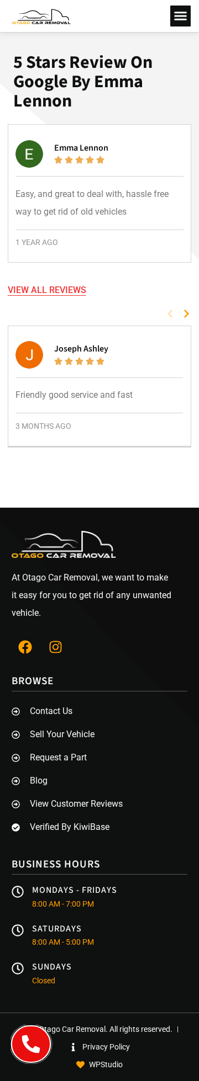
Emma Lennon (81, 148)
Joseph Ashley (81, 349)
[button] (180, 16)
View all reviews (47, 290)
